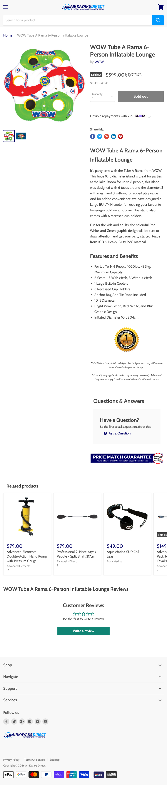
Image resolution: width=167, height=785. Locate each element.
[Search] (158, 20)
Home (7, 35)
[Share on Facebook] (92, 136)
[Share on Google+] (106, 136)
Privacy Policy (11, 759)
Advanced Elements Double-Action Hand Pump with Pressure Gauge (27, 556)
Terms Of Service (34, 759)
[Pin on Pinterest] (120, 136)
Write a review (83, 631)
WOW (99, 62)
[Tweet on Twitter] (99, 136)
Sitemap (55, 759)
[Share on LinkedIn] (113, 136)
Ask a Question (119, 433)
